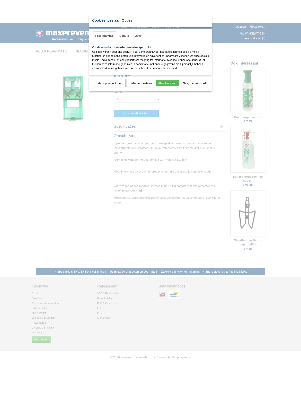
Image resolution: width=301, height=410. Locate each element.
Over (138, 35)
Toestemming (104, 35)
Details (124, 35)
